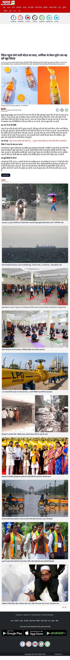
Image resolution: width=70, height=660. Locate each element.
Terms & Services (47, 615)
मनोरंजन (18, 7)
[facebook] (57, 110)
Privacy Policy (36, 615)
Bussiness (6, 175)
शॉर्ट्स (5, 11)
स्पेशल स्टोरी (52, 7)
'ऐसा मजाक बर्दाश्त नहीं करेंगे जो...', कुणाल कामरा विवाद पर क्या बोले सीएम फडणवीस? (38, 141)
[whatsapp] (66, 110)
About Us (27, 615)
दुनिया (64, 7)
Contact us (19, 615)
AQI (59, 7)
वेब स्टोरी (31, 7)
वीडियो (45, 7)
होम (4, 7)
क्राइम (25, 7)
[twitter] (62, 110)
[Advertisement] (35, 37)
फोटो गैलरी (38, 7)
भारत (8, 7)
